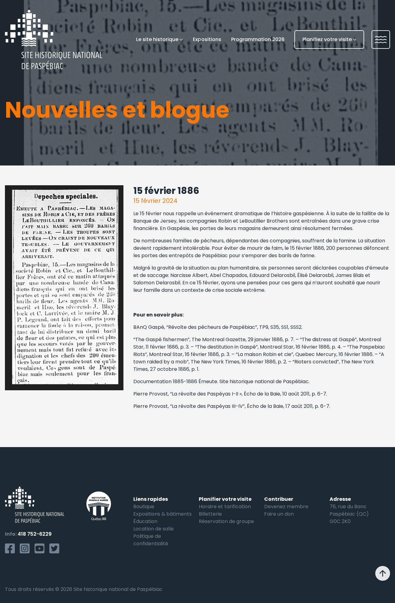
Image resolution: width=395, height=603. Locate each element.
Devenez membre (286, 506)
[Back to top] (382, 573)
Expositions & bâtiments (162, 513)
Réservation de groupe (226, 521)
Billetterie (210, 513)
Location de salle (153, 528)
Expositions (207, 39)
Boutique (143, 506)
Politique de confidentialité (150, 540)
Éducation (145, 521)
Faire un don (279, 513)
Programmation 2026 (258, 39)
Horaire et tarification (225, 506)
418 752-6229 (35, 534)
